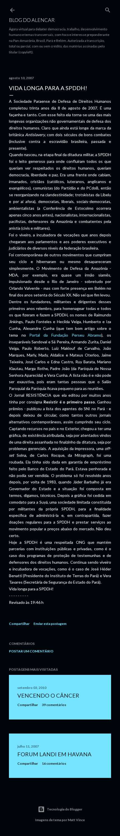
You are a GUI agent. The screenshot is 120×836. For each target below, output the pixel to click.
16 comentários (54, 763)
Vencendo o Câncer (48, 695)
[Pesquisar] (107, 8)
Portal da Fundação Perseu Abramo (65, 335)
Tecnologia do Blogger (64, 809)
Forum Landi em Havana (54, 754)
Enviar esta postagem (49, 624)
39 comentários (54, 705)
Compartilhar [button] (19, 624)
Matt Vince (76, 820)
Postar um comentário (31, 651)
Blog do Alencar (32, 20)
